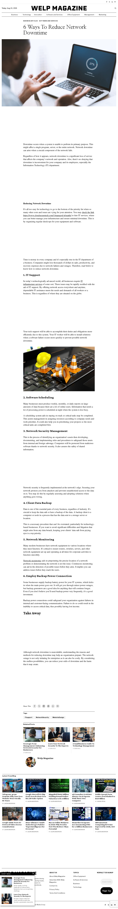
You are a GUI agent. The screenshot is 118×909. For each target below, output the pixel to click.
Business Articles (30, 21)
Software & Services (80, 880)
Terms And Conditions (57, 893)
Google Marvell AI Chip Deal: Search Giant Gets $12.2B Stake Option (36, 796)
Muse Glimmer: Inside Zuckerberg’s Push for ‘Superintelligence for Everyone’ (35, 826)
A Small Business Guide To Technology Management (83, 745)
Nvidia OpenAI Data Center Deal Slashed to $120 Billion (105, 796)
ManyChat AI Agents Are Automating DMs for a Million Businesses (82, 825)
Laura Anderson (9, 803)
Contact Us (53, 886)
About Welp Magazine (57, 876)
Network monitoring (32, 560)
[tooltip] (106, 2)
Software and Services (48, 21)
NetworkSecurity (42, 717)
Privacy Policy (54, 889)
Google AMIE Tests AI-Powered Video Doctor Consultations (12, 825)
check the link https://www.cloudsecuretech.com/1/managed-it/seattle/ (58, 214)
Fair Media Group (39, 905)
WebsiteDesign (58, 717)
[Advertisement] (59, 126)
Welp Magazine (45, 758)
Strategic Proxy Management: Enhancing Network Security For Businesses (34, 747)
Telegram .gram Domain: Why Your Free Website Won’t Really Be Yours (12, 797)
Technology (77, 887)
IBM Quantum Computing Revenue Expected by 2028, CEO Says (105, 826)
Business (76, 883)
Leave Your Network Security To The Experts (58, 745)
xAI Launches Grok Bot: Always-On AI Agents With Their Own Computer (82, 797)
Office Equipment (79, 876)
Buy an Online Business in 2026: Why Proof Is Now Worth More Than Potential (58, 826)
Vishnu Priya (101, 801)
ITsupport (28, 717)
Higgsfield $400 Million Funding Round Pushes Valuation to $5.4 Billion (59, 796)
